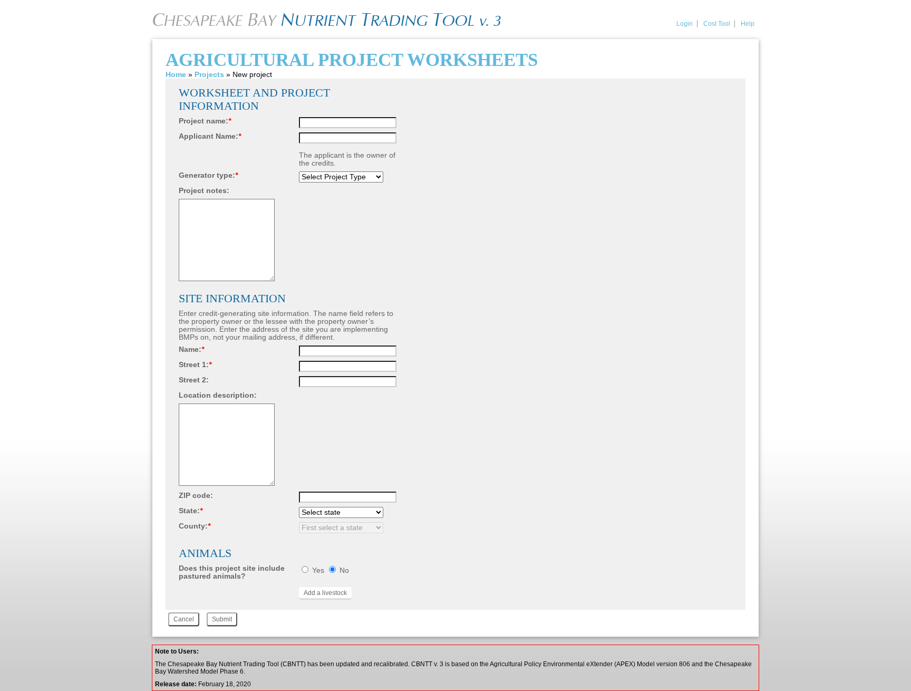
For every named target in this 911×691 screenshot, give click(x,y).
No (344, 570)
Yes (318, 570)
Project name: (205, 121)
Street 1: (195, 365)
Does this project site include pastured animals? (232, 572)
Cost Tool (716, 23)
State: (190, 511)
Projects (209, 75)
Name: (191, 349)
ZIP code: (196, 496)
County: (194, 526)
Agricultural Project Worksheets (352, 59)
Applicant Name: (210, 136)
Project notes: (204, 191)
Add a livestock (325, 593)
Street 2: (194, 380)
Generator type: (208, 175)
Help (747, 23)
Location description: (218, 395)
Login (684, 23)
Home (176, 75)
